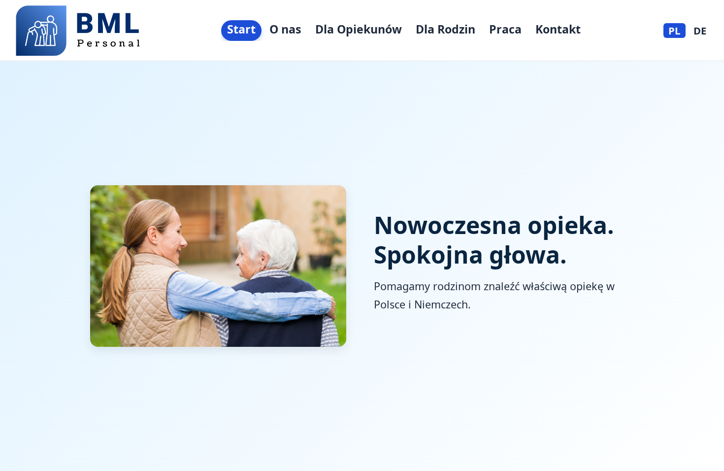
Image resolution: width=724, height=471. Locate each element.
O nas (285, 29)
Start (241, 29)
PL (674, 30)
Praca (505, 29)
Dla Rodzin (445, 29)
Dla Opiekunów (358, 29)
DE (699, 30)
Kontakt (558, 29)
